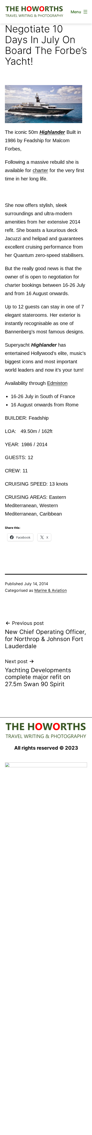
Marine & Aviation (50, 590)
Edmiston (57, 383)
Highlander (52, 132)
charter (40, 170)
